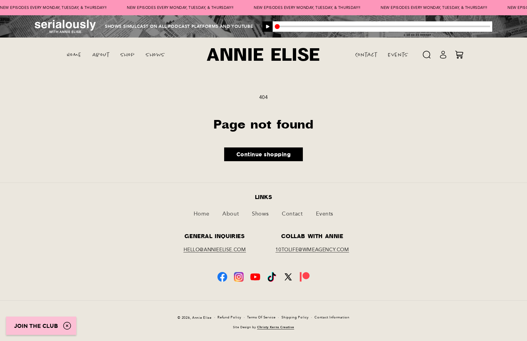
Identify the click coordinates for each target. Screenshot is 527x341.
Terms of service (261, 317)
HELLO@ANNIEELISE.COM (215, 249)
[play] (267, 26)
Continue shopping (263, 154)
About (230, 213)
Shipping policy (295, 317)
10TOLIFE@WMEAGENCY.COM (312, 249)
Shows (260, 213)
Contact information (331, 317)
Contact (292, 213)
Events (325, 213)
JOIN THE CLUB (36, 326)
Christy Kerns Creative (275, 327)
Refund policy (229, 317)
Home (201, 213)
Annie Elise (202, 318)
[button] (426, 54)
